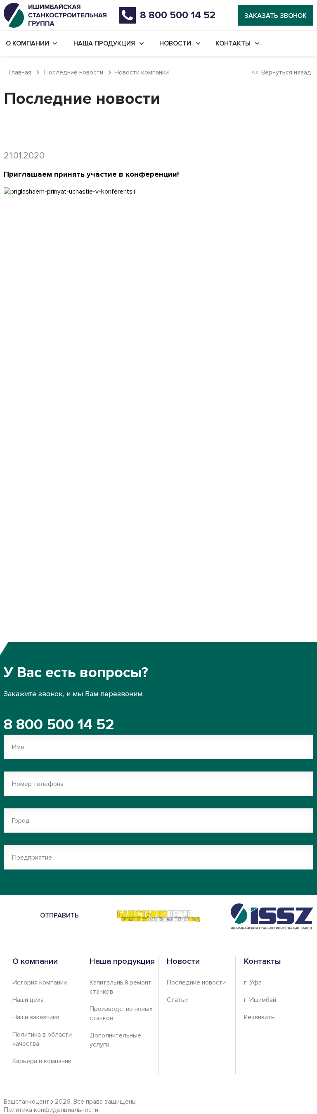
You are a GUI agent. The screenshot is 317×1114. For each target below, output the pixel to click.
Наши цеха (28, 1000)
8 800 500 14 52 (59, 725)
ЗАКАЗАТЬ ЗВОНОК (275, 16)
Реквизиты (260, 1017)
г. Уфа (253, 982)
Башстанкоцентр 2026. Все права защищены (70, 1105)
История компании (39, 982)
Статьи (177, 1000)
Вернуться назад (286, 72)
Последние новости (196, 982)
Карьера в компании (41, 1061)
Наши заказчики (35, 1017)
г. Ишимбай (260, 1000)
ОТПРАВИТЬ (59, 915)
